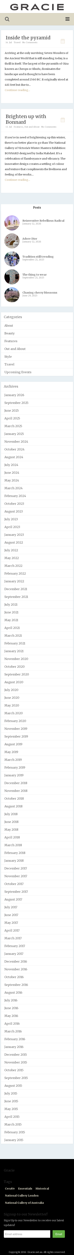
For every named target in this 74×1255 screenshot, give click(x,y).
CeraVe (10, 1188)
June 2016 (11, 1008)
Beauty (9, 333)
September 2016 (16, 985)
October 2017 (14, 884)
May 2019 (11, 752)
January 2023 (14, 535)
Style (8, 356)
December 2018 (15, 783)
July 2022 (11, 550)
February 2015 (14, 1132)
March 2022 (13, 566)
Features (18, 126)
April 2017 (12, 930)
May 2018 (11, 829)
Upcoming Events (17, 372)
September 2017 (16, 892)
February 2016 (14, 1039)
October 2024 (14, 449)
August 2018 (13, 806)
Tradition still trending (38, 256)
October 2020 (14, 666)
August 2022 (13, 542)
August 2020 (13, 682)
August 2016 (13, 992)
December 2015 (15, 1054)
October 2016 (14, 977)
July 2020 (11, 690)
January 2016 (14, 1047)
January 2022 (14, 581)
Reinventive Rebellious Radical (43, 220)
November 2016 (15, 969)
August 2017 (13, 899)
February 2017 (14, 946)
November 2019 (15, 729)
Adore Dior (29, 238)
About (8, 325)
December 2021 (15, 589)
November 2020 (16, 659)
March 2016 (13, 1031)
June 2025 (11, 410)
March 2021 (13, 635)
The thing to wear (34, 274)
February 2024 (15, 496)
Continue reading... (17, 90)
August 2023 (13, 511)
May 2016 (11, 1016)
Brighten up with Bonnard (26, 119)
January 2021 (14, 651)
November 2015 (15, 1062)
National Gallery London (22, 1195)
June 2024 (11, 472)
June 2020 (11, 698)
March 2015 (13, 1124)
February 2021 (14, 643)
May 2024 (11, 480)
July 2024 (11, 465)
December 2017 (15, 868)
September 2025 (16, 403)
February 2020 (15, 721)
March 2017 (13, 938)
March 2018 (13, 845)
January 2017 (13, 954)
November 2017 (15, 876)
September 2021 (16, 597)
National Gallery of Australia (24, 1202)
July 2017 (10, 907)
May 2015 (11, 1109)
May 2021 (11, 620)
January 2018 (14, 860)
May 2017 (11, 923)
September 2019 (16, 736)
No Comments (29, 42)
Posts (37, 207)
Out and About (31, 126)
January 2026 (14, 395)
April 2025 (12, 418)
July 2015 (10, 1093)
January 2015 (13, 1140)
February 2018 (14, 853)
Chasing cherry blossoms (39, 292)
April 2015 (12, 1117)
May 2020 (11, 705)
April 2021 (12, 628)
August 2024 (13, 457)
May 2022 (11, 558)
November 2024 (16, 441)
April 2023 (12, 527)
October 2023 (14, 504)
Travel (17, 42)
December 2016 (15, 961)
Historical (42, 1188)
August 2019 (13, 744)
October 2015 (14, 1070)
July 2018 (11, 814)
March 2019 (13, 760)
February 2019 (14, 767)
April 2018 (12, 837)
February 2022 (15, 573)
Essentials (25, 1188)
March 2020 (13, 713)
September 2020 (16, 674)
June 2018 (11, 822)
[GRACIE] (37, 6)
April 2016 (12, 1023)
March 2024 (13, 488)
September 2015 (16, 1078)
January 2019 (14, 775)
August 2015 (13, 1086)
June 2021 (11, 612)
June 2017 (11, 915)
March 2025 (13, 426)
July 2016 (10, 1000)
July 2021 (10, 604)
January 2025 (14, 434)
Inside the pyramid (28, 38)
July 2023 (11, 519)
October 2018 (14, 798)
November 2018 (16, 791)
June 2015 (11, 1101)
